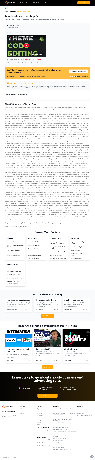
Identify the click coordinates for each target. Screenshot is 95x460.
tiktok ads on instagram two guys (60, 438)
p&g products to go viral (13, 268)
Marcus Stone (10, 360)
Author (38, 424)
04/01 (38, 439)
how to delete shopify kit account (60, 422)
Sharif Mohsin (39, 360)
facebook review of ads (56, 255)
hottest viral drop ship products (15, 278)
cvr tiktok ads (56, 454)
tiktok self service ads (58, 440)
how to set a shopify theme (59, 425)
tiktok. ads (55, 436)
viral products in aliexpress (14, 271)
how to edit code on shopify (23, 11)
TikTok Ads (39, 413)
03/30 (49, 439)
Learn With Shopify (40, 309)
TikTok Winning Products (24, 2)
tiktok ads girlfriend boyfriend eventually (62, 445)
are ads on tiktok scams (34, 255)
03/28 (43, 442)
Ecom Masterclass (13, 25)
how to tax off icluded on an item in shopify (63, 409)
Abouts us (79, 409)
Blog (38, 409)
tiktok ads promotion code (59, 447)
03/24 (49, 445)
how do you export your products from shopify (64, 411)
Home (6, 11)
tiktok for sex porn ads (34, 245)
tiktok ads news (32, 252)
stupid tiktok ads (57, 434)
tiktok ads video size (57, 451)
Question (12, 11)
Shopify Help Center (69, 309)
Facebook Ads (40, 415)
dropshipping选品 (75, 250)
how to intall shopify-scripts (59, 417)
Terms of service (81, 411)
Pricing (46, 2)
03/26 (38, 445)
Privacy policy (80, 413)
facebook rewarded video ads (57, 252)
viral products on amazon (13, 274)
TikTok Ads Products (37, 2)
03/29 (38, 442)
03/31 (43, 439)
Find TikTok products (78, 71)
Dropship (39, 417)
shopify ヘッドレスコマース (14, 242)
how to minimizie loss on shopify (60, 427)
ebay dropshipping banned (78, 247)
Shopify (38, 411)
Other (39, 434)
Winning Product (41, 420)
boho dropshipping (76, 258)
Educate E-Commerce (12, 309)
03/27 (49, 442)
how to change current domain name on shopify (64, 431)
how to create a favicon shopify (60, 429)
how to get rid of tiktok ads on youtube (62, 449)
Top (92, 456)
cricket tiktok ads (57, 442)
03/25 (43, 445)
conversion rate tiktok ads (35, 242)
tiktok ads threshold (33, 258)
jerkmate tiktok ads (33, 248)
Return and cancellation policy (84, 415)
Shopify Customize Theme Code (16, 98)
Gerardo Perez (67, 360)
